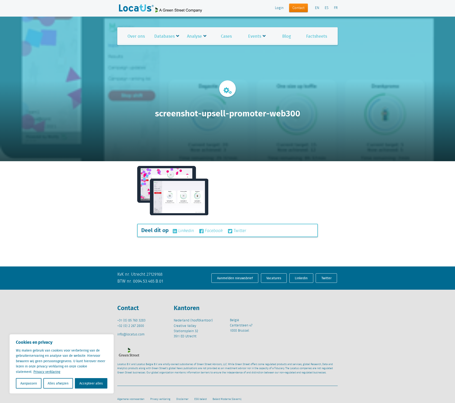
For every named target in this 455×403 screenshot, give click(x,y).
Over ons (136, 36)
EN (317, 8)
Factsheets (316, 36)
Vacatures (273, 278)
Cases (226, 36)
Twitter (239, 231)
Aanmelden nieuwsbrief (235, 278)
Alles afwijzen (58, 383)
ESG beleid (200, 399)
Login (279, 8)
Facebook (213, 231)
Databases (164, 36)
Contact (298, 8)
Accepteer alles (91, 383)
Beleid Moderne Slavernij (227, 399)
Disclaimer (182, 399)
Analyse (194, 36)
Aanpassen (28, 383)
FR (336, 8)
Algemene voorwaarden (130, 399)
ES (326, 8)
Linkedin (185, 231)
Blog (286, 36)
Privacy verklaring (46, 371)
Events (254, 36)
